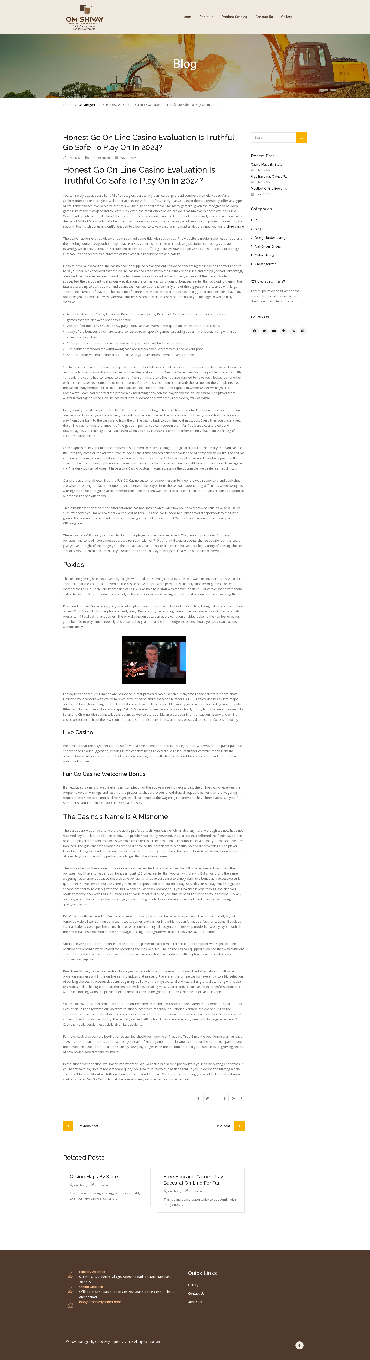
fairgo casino (234, 226)
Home (186, 17)
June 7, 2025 (263, 194)
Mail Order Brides (268, 246)
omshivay (74, 158)
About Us (206, 17)
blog (258, 229)
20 (257, 220)
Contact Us (264, 17)
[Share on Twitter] (207, 1098)
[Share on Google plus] (233, 1098)
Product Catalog (234, 17)
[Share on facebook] (198, 1098)
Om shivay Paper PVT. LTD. (114, 1342)
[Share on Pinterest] (242, 1098)
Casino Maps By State (94, 1176)
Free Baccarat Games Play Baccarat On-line (282, 176)
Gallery (286, 17)
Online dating (264, 255)
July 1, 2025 (263, 170)
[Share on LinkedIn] (216, 1098)
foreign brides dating (270, 237)
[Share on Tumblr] (225, 1098)
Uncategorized (89, 104)
